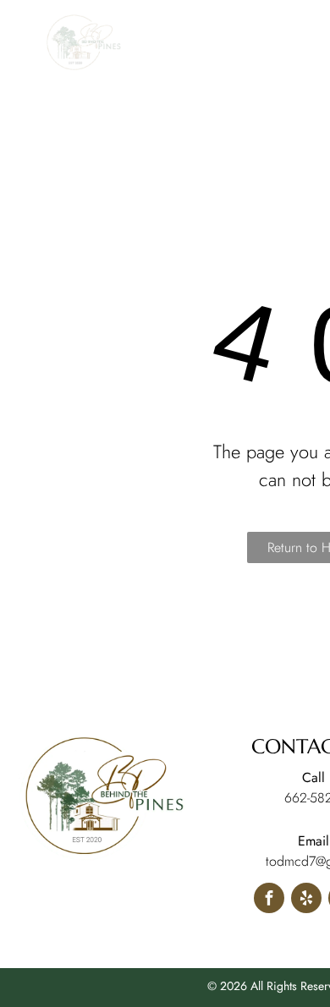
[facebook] (269, 900)
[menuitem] (201, 90)
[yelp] (306, 900)
